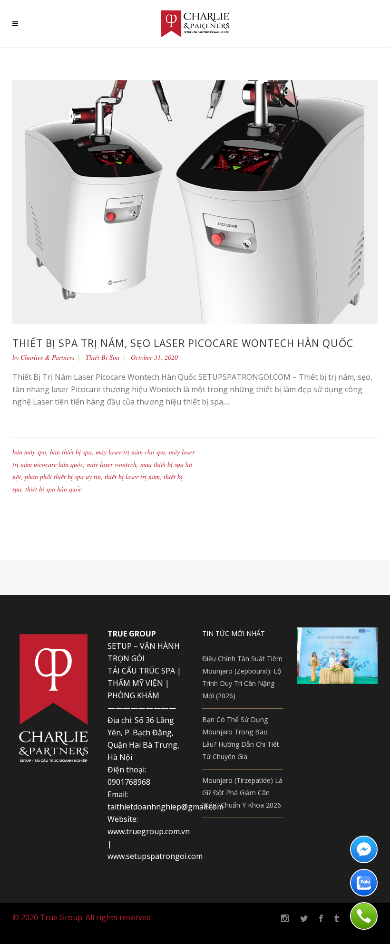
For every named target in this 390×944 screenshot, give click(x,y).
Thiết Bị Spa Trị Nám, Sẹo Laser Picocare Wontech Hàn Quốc (182, 343)
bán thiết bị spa (71, 451)
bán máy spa (29, 451)
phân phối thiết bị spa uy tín (63, 476)
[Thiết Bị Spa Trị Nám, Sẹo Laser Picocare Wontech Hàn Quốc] (195, 201)
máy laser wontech (111, 464)
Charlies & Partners (47, 357)
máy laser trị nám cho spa (130, 451)
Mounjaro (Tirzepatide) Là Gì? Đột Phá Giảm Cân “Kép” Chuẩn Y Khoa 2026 (242, 792)
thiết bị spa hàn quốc (53, 488)
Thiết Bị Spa (102, 357)
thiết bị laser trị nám (132, 476)
